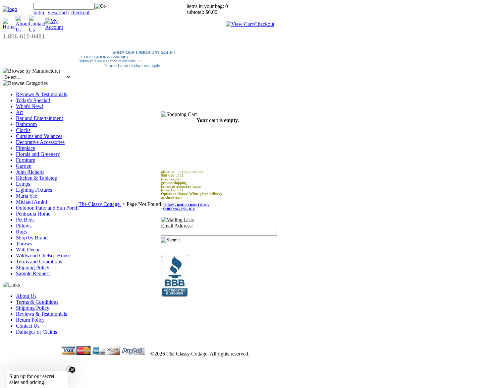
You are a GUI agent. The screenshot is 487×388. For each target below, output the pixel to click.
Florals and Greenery (38, 154)
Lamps (23, 184)
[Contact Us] (37, 29)
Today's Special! (33, 100)
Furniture (25, 160)
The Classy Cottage (100, 204)
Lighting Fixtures (34, 190)
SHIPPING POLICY (179, 209)
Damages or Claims (36, 332)
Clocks (23, 130)
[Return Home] (10, 9)
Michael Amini (31, 202)
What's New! (29, 106)
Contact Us (27, 326)
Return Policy (30, 320)
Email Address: (177, 225)
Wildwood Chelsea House (43, 255)
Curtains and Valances (39, 136)
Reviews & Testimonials (41, 94)
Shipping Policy (32, 267)
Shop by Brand (32, 237)
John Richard (30, 172)
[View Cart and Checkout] (250, 24)
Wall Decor (28, 249)
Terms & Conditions (37, 302)
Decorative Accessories (40, 142)
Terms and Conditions (39, 261)
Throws (24, 243)
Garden (23, 166)
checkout (80, 12)
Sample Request (33, 273)
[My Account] (54, 27)
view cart (57, 12)
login (38, 12)
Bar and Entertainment (39, 118)
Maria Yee (26, 196)
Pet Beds (25, 220)
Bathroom (26, 124)
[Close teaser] (69, 368)
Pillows (23, 225)
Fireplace (25, 148)
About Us (26, 296)
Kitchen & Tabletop (36, 178)
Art (19, 112)
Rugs (21, 231)
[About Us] (22, 29)
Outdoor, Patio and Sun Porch (47, 208)
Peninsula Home (33, 214)
